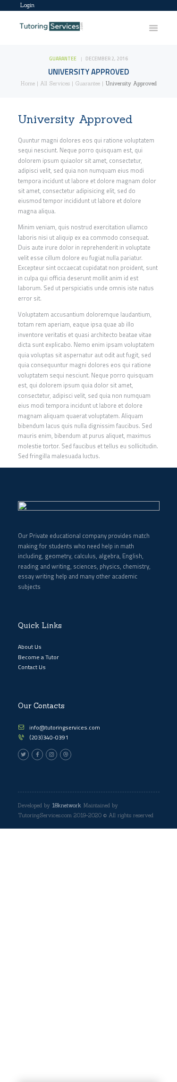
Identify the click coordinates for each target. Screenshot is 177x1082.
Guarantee (62, 58)
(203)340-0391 (48, 737)
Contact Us (32, 667)
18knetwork (66, 805)
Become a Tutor (38, 657)
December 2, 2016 (106, 58)
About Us (30, 646)
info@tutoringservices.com (64, 727)
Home (27, 83)
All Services (55, 83)
